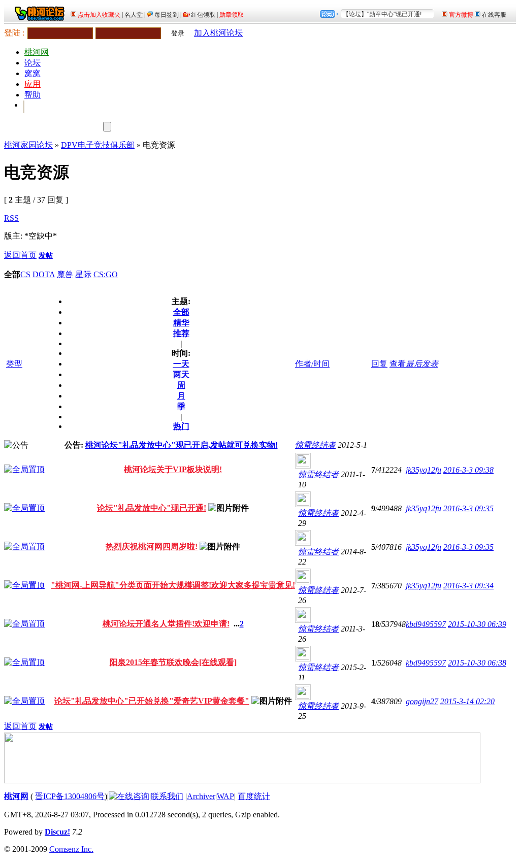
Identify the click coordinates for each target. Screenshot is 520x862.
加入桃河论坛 (218, 32)
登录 (177, 33)
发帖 (46, 255)
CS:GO (105, 274)
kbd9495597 (426, 624)
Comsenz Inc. (71, 849)
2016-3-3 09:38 (468, 470)
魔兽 (65, 274)
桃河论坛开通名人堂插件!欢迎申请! (166, 623)
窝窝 (32, 73)
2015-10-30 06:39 (477, 624)
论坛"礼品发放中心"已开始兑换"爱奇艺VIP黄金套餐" (151, 701)
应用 (32, 84)
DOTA (43, 274)
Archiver (201, 796)
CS (25, 274)
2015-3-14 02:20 (467, 701)
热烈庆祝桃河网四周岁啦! (152, 546)
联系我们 (167, 796)
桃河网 (36, 52)
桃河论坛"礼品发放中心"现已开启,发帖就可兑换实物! (181, 445)
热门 (181, 426)
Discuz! (57, 831)
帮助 (32, 94)
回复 (379, 363)
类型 (14, 363)
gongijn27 (422, 701)
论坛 (32, 62)
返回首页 (20, 255)
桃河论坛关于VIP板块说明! (173, 469)
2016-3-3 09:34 (468, 585)
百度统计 (254, 796)
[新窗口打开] (24, 469)
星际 (83, 274)
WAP (225, 796)
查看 (397, 363)
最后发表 (422, 363)
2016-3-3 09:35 (468, 508)
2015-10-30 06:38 (477, 662)
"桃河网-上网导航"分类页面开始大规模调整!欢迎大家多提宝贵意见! (173, 585)
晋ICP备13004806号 (70, 796)
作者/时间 (312, 363)
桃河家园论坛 (28, 145)
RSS (11, 218)
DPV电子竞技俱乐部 (98, 145)
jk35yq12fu (423, 470)
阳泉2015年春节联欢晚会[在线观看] (173, 662)
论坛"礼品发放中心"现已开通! (151, 508)
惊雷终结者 (315, 445)
